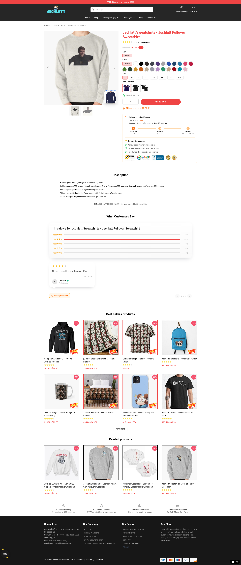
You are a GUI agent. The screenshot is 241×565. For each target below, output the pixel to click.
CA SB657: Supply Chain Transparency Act (100, 543)
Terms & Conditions (91, 533)
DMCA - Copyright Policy (93, 540)
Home (46, 25)
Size (124, 74)
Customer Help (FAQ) (131, 543)
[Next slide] (114, 67)
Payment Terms (129, 533)
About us (87, 529)
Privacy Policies (90, 536)
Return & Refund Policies (132, 536)
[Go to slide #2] (88, 111)
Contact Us (127, 540)
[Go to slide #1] (75, 111)
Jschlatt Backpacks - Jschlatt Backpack (179, 359)
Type (124, 51)
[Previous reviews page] (177, 296)
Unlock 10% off (5, 554)
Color (125, 60)
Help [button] (236, 562)
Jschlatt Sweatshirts (77, 25)
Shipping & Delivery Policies (133, 529)
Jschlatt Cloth (58, 25)
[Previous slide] (48, 67)
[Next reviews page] (189, 296)
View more (120, 429)
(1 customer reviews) (142, 42)
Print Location (128, 82)
